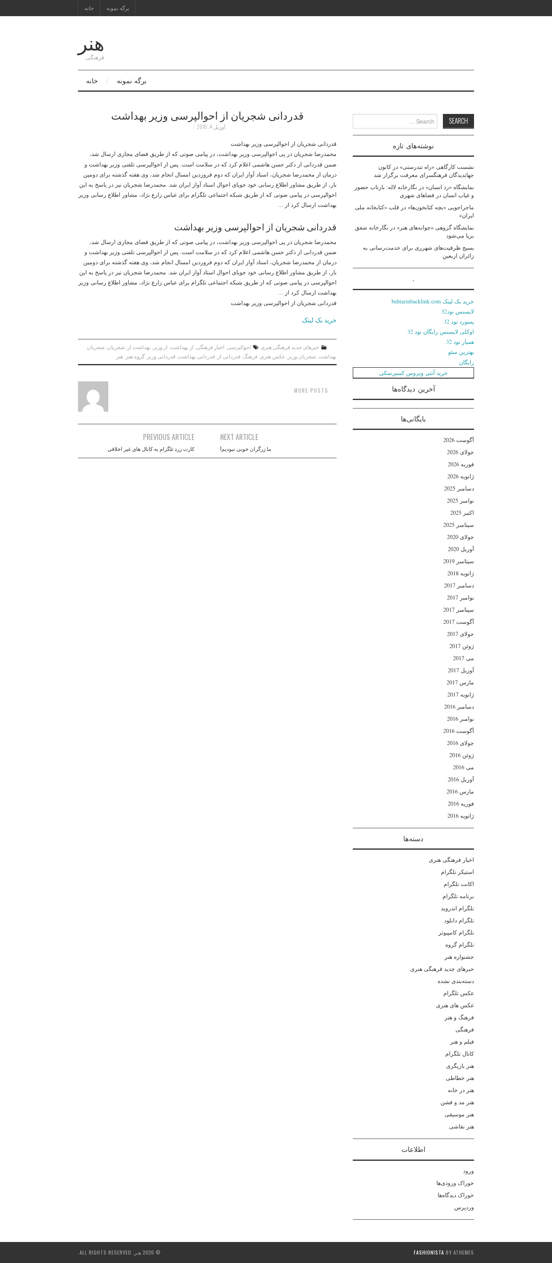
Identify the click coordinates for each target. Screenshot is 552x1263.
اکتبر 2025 (462, 512)
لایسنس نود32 (457, 311)
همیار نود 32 (460, 341)
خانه (89, 8)
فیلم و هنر (462, 1041)
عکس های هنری (455, 1005)
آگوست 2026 (458, 440)
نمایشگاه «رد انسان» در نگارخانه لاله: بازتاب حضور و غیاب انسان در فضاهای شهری (414, 191)
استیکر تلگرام (457, 872)
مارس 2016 (460, 791)
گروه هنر (135, 356)
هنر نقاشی (461, 1126)
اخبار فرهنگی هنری (451, 859)
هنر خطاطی (460, 1078)
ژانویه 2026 (460, 476)
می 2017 (463, 658)
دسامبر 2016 (459, 706)
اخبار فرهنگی (210, 347)
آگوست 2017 (458, 621)
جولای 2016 (460, 743)
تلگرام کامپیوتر (456, 932)
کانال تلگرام (459, 1053)
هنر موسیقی (459, 1114)
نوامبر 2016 (460, 718)
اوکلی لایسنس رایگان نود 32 (440, 331)
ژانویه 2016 (460, 815)
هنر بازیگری (460, 1065)
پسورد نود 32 (459, 321)
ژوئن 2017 (461, 646)
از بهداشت (182, 347)
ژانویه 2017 (460, 694)
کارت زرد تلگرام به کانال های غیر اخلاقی (150, 449)
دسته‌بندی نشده (456, 981)
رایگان (466, 362)
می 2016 (463, 767)
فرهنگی (464, 1029)
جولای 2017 (460, 634)
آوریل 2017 (461, 670)
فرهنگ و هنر (459, 1017)
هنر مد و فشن (457, 1102)
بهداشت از (139, 347)
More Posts (311, 390)
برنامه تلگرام (458, 896)
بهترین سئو (461, 352)
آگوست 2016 (458, 731)
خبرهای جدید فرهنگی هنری (290, 347)
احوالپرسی (239, 347)
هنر (91, 41)
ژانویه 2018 (460, 573)
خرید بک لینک (319, 319)
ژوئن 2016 (461, 755)
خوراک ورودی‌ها (455, 1183)
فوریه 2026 (461, 464)
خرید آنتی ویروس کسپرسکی (413, 373)
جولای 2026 (460, 452)
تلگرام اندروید (457, 908)
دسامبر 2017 (459, 585)
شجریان (116, 347)
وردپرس (464, 1207)
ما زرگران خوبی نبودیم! (245, 449)
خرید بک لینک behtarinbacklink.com (433, 301)
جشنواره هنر (459, 956)
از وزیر (160, 347)
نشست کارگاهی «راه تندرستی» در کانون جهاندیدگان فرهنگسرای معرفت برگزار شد (424, 171)
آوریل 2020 (461, 549)
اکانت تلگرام (459, 884)
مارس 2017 (460, 682)
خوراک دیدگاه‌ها (456, 1195)
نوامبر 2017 (460, 597)
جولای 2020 (460, 537)
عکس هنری (272, 356)
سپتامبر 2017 (458, 609)
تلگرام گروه (459, 944)
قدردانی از (228, 356)
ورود (468, 1171)
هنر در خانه (461, 1090)
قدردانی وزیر (161, 356)
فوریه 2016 (461, 803)
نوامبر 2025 (460, 500)
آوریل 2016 (461, 779)
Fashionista (429, 1252)
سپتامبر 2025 (458, 524)
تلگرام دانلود (459, 920)
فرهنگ (250, 356)
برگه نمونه (117, 8)
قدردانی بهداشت (196, 356)
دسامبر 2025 (459, 488)
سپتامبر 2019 (458, 561)
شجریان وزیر (302, 356)
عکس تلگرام (458, 993)
